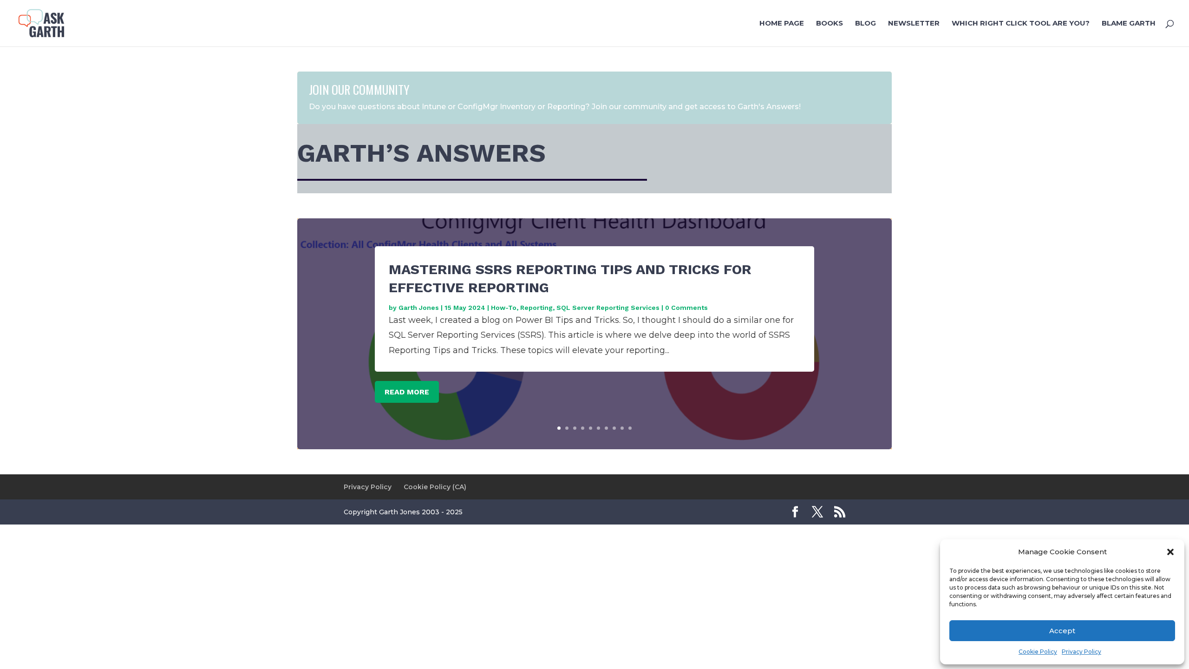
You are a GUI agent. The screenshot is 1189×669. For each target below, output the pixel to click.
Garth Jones (419, 307)
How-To (503, 307)
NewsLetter (914, 23)
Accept (1062, 630)
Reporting (536, 307)
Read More (407, 391)
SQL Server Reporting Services (608, 307)
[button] (1170, 552)
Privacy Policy (1081, 651)
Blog (865, 23)
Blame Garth (1129, 23)
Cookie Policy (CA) (435, 487)
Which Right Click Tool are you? (1021, 23)
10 (630, 428)
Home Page (781, 23)
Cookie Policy (1038, 651)
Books (829, 23)
